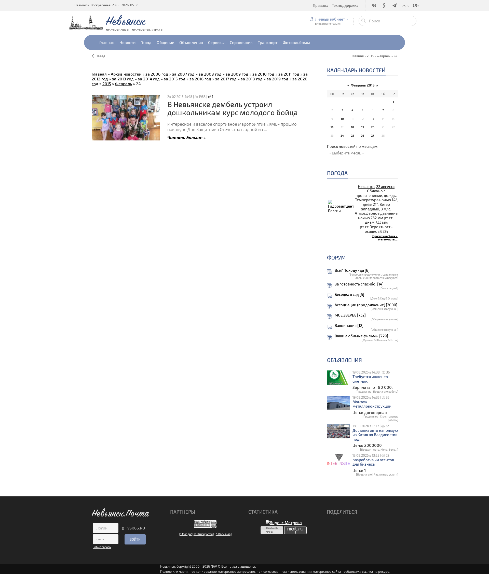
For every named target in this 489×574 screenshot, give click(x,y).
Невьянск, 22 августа (376, 186)
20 (372, 127)
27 (372, 135)
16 (332, 127)
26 (362, 135)
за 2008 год (210, 73)
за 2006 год (156, 73)
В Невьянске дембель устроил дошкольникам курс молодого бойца (232, 108)
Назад (100, 56)
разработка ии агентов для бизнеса (373, 462)
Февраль (383, 56)
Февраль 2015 (363, 85)
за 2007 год (183, 73)
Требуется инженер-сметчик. (371, 379)
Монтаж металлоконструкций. (372, 404)
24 (342, 135)
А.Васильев (223, 534)
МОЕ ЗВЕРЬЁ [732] (350, 315)
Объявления (344, 360)
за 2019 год (277, 78)
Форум (336, 257)
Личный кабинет (330, 19)
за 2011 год (288, 73)
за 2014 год (149, 78)
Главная (99, 73)
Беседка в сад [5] (349, 294)
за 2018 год (252, 78)
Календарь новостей (356, 70)
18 (352, 127)
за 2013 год (123, 78)
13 (372, 118)
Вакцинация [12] (349, 325)
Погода (337, 173)
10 (342, 118)
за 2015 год (174, 78)
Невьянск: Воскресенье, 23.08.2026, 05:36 (106, 5)
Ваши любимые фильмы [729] (361, 336)
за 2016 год (200, 78)
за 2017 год (226, 78)
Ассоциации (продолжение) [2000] (366, 305)
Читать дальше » (186, 137)
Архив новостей (126, 73)
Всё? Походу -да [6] (352, 270)
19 (362, 127)
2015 (370, 56)
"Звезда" (186, 534)
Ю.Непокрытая (203, 534)
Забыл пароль (102, 547)
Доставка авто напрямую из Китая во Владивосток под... (375, 434)
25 (352, 135)
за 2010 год (263, 73)
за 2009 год (237, 73)
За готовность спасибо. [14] (359, 284)
